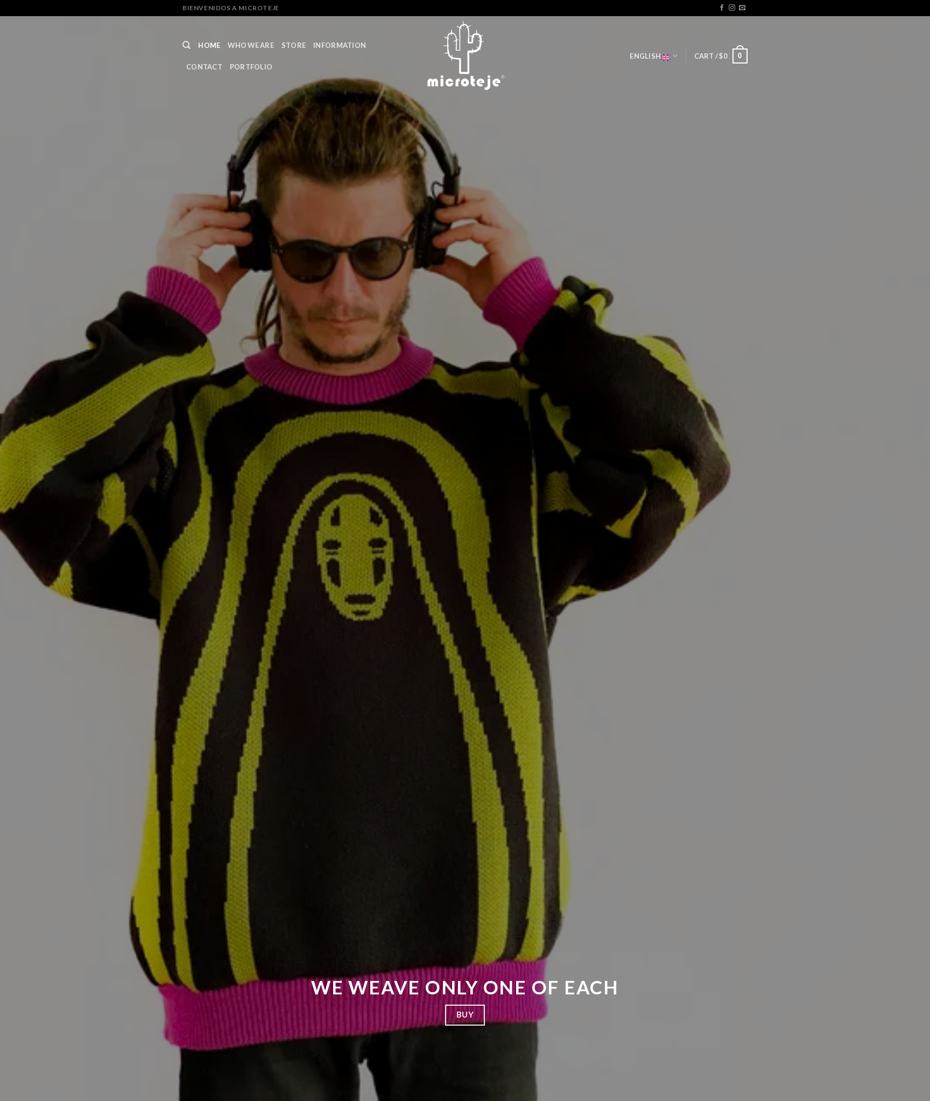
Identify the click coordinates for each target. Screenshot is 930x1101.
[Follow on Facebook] (721, 8)
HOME (209, 45)
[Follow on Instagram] (732, 8)
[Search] (186, 45)
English (645, 56)
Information (339, 45)
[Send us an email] (742, 8)
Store (293, 45)
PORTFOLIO (251, 66)
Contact (204, 66)
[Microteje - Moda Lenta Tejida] (465, 56)
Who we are (251, 45)
